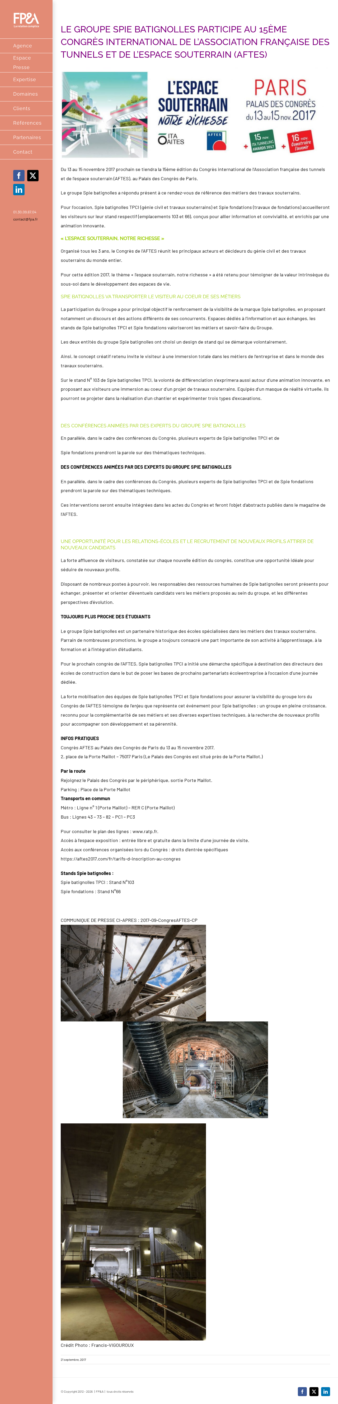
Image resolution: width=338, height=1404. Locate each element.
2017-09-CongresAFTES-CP (169, 920)
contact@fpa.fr (25, 219)
